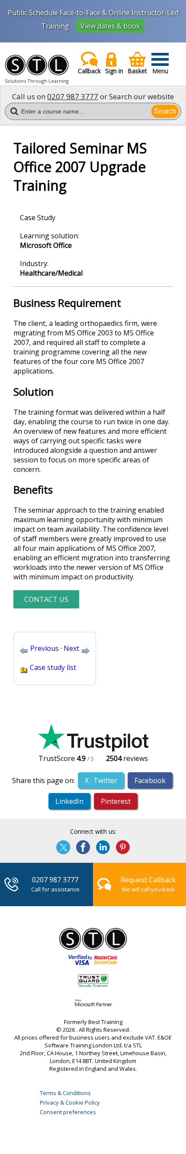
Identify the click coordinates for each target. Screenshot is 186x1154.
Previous (44, 648)
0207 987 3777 (72, 96)
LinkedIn (69, 801)
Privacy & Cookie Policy (70, 1102)
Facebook (150, 780)
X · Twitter (101, 780)
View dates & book (110, 26)
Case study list (53, 667)
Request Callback (148, 879)
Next (71, 648)
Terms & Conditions (65, 1093)
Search (165, 111)
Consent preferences (68, 1112)
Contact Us (46, 599)
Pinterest (116, 801)
